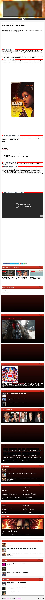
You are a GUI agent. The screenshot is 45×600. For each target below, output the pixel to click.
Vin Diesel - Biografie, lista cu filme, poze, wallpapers (16, 393)
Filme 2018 (5, 453)
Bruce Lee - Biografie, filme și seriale (13, 591)
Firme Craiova (4, 512)
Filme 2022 (6, 149)
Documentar (36, 448)
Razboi (40, 457)
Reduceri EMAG (4, 509)
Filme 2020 (14, 453)
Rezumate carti (4, 505)
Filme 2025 (38, 453)
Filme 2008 (34, 450)
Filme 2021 (19, 453)
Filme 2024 (33, 453)
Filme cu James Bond (26, 491)
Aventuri (23, 448)
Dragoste (4, 450)
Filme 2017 (38, 452)
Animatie (19, 448)
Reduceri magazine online (27, 512)
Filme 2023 (28, 453)
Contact (3, 498)
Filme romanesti (18, 455)
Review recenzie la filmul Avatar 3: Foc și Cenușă (12, 318)
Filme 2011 (9, 452)
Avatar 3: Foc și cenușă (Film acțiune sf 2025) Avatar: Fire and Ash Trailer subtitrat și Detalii (23, 468)
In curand (36, 455)
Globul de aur (28, 455)
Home (3, 487)
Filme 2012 (14, 452)
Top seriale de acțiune (5, 491)
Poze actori (24, 457)
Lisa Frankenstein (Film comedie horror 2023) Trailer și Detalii (18, 563)
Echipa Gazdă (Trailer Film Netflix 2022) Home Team (16, 398)
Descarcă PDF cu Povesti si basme (28, 509)
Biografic (27, 448)
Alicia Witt (14, 138)
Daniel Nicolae (4, 27)
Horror (33, 455)
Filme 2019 (9, 453)
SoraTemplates (7, 598)
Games (23, 455)
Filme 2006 (25, 450)
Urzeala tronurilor (11, 460)
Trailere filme (5, 460)
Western (27, 460)
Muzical (20, 457)
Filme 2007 (30, 450)
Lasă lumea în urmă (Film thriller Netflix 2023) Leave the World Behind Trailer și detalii (8, 278)
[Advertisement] (22, 8)
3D (3, 448)
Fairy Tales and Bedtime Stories (7, 508)
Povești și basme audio (26, 508)
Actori (10, 448)
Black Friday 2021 (5, 510)
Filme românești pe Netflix (6, 493)
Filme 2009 (39, 450)
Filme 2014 (24, 452)
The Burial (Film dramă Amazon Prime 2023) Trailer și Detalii (22, 278)
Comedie (31, 448)
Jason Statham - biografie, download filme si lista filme (17, 402)
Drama (5, 260)
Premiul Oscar (35, 457)
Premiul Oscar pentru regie (27, 497)
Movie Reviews (25, 506)
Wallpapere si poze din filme (20, 460)
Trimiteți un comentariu (6, 292)
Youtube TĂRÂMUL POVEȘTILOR (18, 383)
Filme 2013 (19, 452)
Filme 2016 (33, 452)
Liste (8, 457)
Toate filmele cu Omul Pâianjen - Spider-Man (9, 494)
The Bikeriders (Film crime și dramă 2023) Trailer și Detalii (35, 278)
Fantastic (16, 450)
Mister (17, 457)
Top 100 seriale (25, 490)
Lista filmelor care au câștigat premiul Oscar (30, 495)
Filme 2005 (20, 450)
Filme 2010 (5, 452)
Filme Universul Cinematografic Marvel (29, 493)
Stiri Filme (3, 489)
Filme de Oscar (12, 455)
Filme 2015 (28, 452)
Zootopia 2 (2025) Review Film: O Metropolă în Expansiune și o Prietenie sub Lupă (21, 473)
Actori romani (14, 448)
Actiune (7, 448)
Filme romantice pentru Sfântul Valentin (29, 494)
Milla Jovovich (12, 457)
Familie (12, 450)
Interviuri (4, 457)
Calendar (24, 510)
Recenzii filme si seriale (27, 487)
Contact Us (42, 598)
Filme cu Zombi (4, 490)
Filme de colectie (6, 455)
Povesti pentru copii (26, 505)
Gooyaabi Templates (18, 598)
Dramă (3, 149)
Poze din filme (30, 457)
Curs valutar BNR (5, 506)
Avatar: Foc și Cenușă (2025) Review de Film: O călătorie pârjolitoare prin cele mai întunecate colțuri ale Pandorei (24, 479)
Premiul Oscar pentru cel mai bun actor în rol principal (11, 497)
